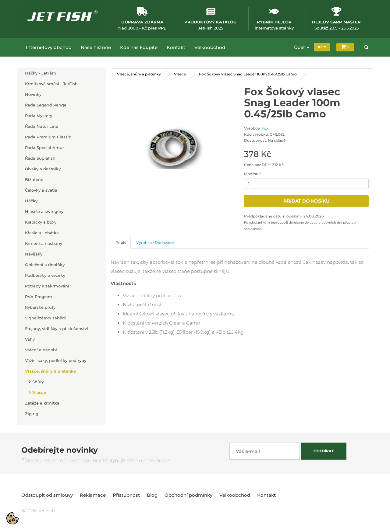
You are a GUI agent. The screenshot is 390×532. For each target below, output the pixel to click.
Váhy (30, 339)
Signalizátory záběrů (45, 317)
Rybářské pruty (40, 307)
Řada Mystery (38, 115)
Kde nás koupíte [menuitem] (139, 47)
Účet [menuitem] (300, 47)
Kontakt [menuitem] (176, 47)
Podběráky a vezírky (45, 275)
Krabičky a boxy (40, 222)
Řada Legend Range (45, 105)
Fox (264, 128)
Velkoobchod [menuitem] (209, 47)
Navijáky (33, 254)
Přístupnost (126, 495)
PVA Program (38, 296)
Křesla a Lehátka (42, 232)
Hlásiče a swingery (44, 211)
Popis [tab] (120, 242)
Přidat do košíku (306, 201)
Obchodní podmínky (188, 495)
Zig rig (31, 413)
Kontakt (266, 495)
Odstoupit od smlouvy (47, 495)
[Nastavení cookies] (12, 518)
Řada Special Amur (44, 147)
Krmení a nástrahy (43, 243)
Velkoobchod (234, 495)
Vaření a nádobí (41, 349)
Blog (152, 495)
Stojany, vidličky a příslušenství (56, 328)
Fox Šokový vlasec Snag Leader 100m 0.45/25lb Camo (248, 74)
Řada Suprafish (40, 158)
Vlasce (38, 392)
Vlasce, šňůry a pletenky (50, 371)
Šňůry (37, 381)
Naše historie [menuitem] (96, 47)
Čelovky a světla (41, 190)
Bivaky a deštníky (43, 168)
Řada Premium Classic (48, 136)
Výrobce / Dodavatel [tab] (155, 242)
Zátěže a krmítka (42, 403)
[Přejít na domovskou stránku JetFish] (61, 16)
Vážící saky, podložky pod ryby (55, 360)
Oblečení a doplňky (45, 264)
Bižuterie (34, 179)
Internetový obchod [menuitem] (49, 47)
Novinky (33, 94)
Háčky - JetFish (40, 73)
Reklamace (93, 495)
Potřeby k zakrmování (47, 285)
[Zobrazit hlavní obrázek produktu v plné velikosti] (173, 148)
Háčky (31, 200)
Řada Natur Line (41, 126)
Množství (252, 174)
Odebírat (324, 451)
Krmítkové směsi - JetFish (51, 83)
